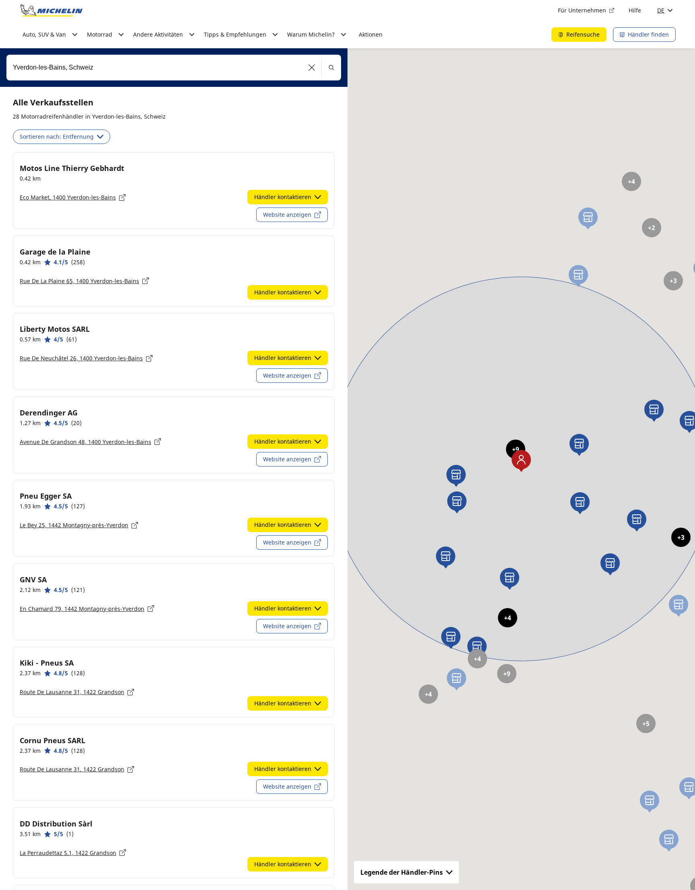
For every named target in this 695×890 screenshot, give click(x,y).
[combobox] (173, 67)
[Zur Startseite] (51, 10)
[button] (312, 67)
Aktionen (370, 34)
